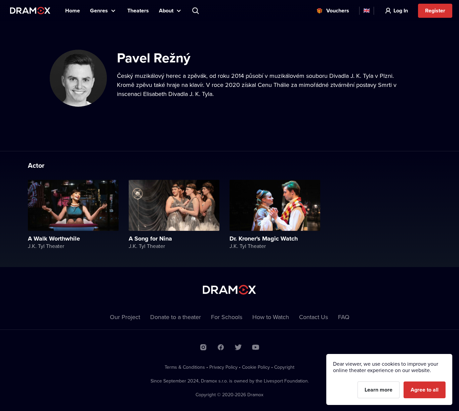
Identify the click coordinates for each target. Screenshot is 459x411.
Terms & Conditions (185, 367)
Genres (99, 10)
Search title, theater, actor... (196, 10)
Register (435, 10)
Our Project (125, 317)
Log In (400, 10)
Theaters (138, 10)
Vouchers (337, 10)
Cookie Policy (256, 367)
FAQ (343, 317)
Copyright (284, 367)
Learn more (378, 390)
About (166, 10)
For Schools (226, 317)
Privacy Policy (223, 367)
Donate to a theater (175, 317)
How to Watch (270, 317)
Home (72, 10)
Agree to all (425, 390)
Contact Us (313, 317)
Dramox (30, 10)
